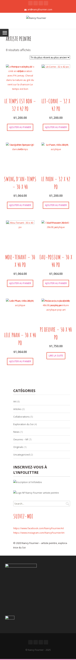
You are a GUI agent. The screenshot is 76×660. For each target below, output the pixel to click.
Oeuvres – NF (20, 439)
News (16, 431)
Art (14, 401)
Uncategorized (21, 454)
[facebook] (35, 3)
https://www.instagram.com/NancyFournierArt (38, 532)
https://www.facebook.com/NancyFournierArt (38, 528)
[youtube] (41, 3)
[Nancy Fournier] (38, 21)
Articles (17, 409)
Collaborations (21, 416)
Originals (18, 447)
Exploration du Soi (23, 424)
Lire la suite (56, 355)
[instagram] (46, 3)
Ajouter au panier (20, 127)
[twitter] (30, 3)
